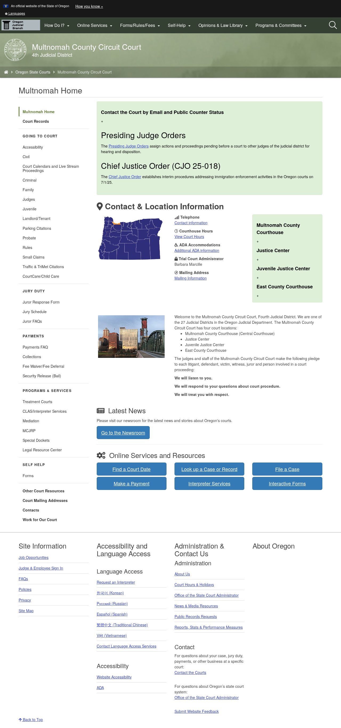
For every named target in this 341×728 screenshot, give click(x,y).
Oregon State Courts (32, 72)
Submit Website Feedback (196, 711)
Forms (28, 475)
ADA (100, 687)
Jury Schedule (35, 311)
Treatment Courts (37, 401)
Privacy (25, 600)
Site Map (26, 610)
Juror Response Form (41, 302)
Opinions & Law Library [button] (223, 25)
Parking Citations (37, 228)
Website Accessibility (114, 677)
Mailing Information (190, 278)
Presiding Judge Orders (129, 146)
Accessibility (33, 147)
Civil (26, 156)
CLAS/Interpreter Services (45, 411)
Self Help (34, 464)
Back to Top (32, 719)
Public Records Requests (195, 616)
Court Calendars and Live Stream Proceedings (51, 168)
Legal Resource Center (42, 449)
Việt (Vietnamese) (112, 635)
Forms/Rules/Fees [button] (140, 25)
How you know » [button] (89, 6)
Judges (29, 199)
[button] (15, 13)
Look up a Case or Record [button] (209, 468)
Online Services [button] (95, 25)
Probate (29, 237)
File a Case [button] (287, 468)
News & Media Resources (196, 605)
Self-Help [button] (180, 25)
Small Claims (33, 257)
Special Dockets (36, 440)
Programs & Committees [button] (281, 25)
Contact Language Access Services (126, 646)
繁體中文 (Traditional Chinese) (122, 624)
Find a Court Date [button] (131, 468)
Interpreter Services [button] (209, 483)
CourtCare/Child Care (41, 276)
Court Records (36, 121)
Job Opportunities (33, 557)
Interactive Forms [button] (287, 483)
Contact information (191, 222)
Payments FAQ (35, 347)
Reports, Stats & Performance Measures (208, 627)
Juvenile (29, 208)
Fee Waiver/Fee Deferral (43, 366)
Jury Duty (34, 291)
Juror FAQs (32, 321)
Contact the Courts (190, 672)
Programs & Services (47, 390)
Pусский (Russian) (112, 603)
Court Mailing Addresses (45, 500)
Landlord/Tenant (36, 218)
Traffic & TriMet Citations (43, 266)
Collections (32, 356)
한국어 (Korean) (110, 592)
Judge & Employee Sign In (41, 568)
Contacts (31, 510)
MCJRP (29, 430)
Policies (25, 589)
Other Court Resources (43, 490)
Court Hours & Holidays (194, 584)
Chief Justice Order (125, 176)
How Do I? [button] (57, 25)
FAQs (23, 578)
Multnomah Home (39, 111)
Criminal (29, 180)
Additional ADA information (196, 250)
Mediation (31, 420)
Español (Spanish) (112, 614)
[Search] (333, 25)
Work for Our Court (40, 519)
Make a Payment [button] (131, 483)
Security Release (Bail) (42, 375)
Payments (33, 336)
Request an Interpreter (116, 582)
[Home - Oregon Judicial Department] (6, 72)
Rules (27, 247)
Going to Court (40, 136)
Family (28, 189)
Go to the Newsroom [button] (123, 432)
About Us (182, 573)
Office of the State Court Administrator (206, 595)
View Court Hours (189, 236)
